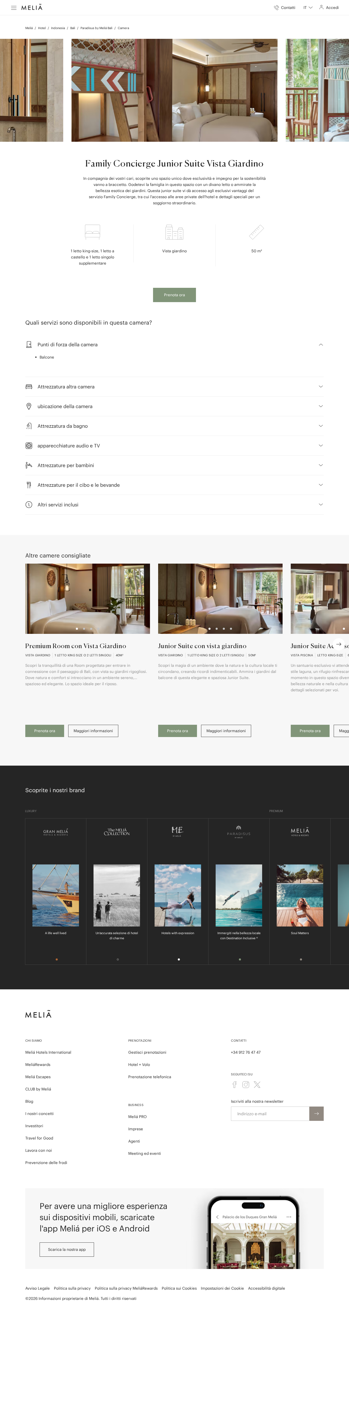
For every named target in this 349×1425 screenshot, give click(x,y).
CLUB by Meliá (38, 1089)
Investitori (34, 1125)
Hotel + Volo (139, 1064)
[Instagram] (245, 1084)
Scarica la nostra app (67, 1249)
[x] (257, 1084)
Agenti (134, 1141)
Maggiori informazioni (93, 730)
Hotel (42, 28)
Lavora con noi (38, 1150)
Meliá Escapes (38, 1076)
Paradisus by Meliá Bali (96, 28)
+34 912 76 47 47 (246, 1052)
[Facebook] (234, 1084)
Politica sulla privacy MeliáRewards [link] (126, 1288)
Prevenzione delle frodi (46, 1162)
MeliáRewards (37, 1064)
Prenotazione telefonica (149, 1076)
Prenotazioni (140, 1040)
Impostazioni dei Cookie (222, 1288)
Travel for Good (39, 1138)
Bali (72, 28)
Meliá (29, 28)
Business (136, 1105)
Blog (29, 1101)
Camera (123, 28)
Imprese (135, 1128)
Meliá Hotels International (48, 1052)
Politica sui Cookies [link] (179, 1288)
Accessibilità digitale (266, 1288)
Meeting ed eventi (144, 1153)
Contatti (238, 1040)
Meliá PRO (137, 1116)
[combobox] (308, 8)
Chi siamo (33, 1040)
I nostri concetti (39, 1113)
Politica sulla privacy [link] (72, 1288)
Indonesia (58, 28)
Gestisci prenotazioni (147, 1052)
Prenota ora (174, 294)
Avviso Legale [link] (37, 1288)
